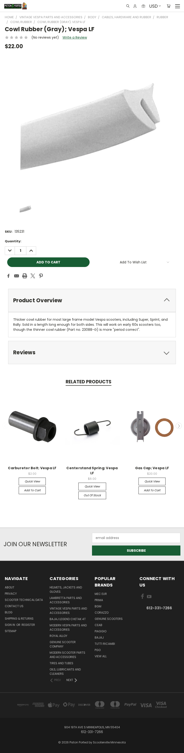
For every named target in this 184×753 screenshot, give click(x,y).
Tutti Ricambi (105, 644)
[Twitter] (32, 275)
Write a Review (75, 37)
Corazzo (102, 613)
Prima (99, 600)
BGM (98, 606)
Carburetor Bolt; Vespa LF (32, 468)
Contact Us (14, 606)
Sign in (10, 625)
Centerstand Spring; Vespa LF (92, 470)
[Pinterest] (41, 275)
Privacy (11, 594)
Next (179, 426)
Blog (8, 612)
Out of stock (92, 495)
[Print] (24, 275)
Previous (5, 426)
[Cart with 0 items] (168, 6)
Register (28, 625)
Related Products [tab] (88, 382)
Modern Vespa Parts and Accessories (68, 627)
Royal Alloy (58, 636)
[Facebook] (8, 275)
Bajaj (99, 637)
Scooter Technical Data (24, 600)
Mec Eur (101, 594)
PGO (98, 650)
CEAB (98, 625)
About (9, 587)
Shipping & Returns (19, 619)
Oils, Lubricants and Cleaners (65, 671)
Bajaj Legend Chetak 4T (68, 619)
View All (101, 656)
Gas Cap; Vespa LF (152, 468)
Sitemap (10, 631)
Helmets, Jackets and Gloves (66, 589)
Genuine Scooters (109, 619)
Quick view (32, 481)
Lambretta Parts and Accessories (66, 600)
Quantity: (13, 241)
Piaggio (100, 631)
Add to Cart (32, 490)
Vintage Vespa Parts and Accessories (68, 610)
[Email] (16, 275)
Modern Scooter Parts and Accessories (67, 655)
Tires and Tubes (61, 663)
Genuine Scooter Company (63, 644)
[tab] (92, 300)
